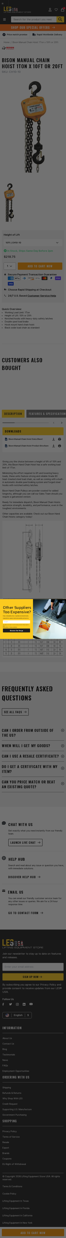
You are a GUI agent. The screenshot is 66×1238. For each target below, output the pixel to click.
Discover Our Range (16, 630)
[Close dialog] (63, 601)
